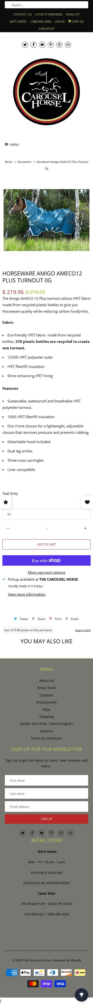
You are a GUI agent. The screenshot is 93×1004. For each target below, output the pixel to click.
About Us (46, 680)
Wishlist (73, 14)
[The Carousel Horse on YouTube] (42, 44)
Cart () (77, 21)
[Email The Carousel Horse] (68, 44)
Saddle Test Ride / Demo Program (46, 723)
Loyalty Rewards (48, 14)
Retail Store (46, 687)
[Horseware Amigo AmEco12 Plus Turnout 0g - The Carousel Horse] (46, 220)
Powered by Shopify (67, 960)
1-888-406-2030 (40, 21)
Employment (46, 702)
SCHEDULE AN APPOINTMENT (46, 883)
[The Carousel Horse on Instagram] (59, 44)
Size (5, 504)
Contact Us (22, 14)
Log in (59, 21)
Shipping (46, 716)
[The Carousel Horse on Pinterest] (51, 44)
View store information (27, 594)
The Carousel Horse (37, 960)
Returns (46, 731)
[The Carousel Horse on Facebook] (34, 44)
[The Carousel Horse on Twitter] (25, 44)
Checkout (47, 28)
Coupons (47, 695)
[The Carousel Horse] (46, 92)
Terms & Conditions (46, 738)
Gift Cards (18, 21)
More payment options (46, 572)
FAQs (46, 709)
